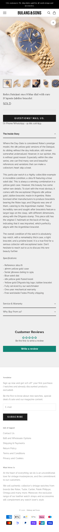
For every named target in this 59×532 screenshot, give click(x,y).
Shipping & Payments (14, 443)
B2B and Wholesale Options (17, 438)
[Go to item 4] (36, 83)
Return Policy (9, 448)
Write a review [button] (29, 348)
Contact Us (8, 433)
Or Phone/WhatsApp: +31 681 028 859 (22, 123)
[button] (29, 134)
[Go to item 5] (46, 83)
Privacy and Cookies (13, 458)
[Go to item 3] (26, 83)
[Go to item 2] (17, 83)
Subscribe (15, 417)
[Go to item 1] (7, 83)
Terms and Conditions (14, 453)
